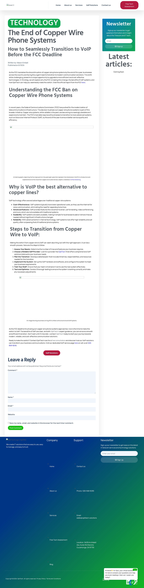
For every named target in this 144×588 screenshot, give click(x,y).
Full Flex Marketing (75, 180)
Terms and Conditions (53, 579)
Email (10, 406)
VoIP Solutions (92, 5)
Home (58, 5)
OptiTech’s (55, 331)
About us (68, 5)
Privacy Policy (41, 579)
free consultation (58, 340)
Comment (12, 370)
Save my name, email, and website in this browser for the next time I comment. (42, 423)
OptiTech (62, 252)
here (83, 82)
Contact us (106, 5)
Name (11, 397)
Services (79, 5)
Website (11, 414)
